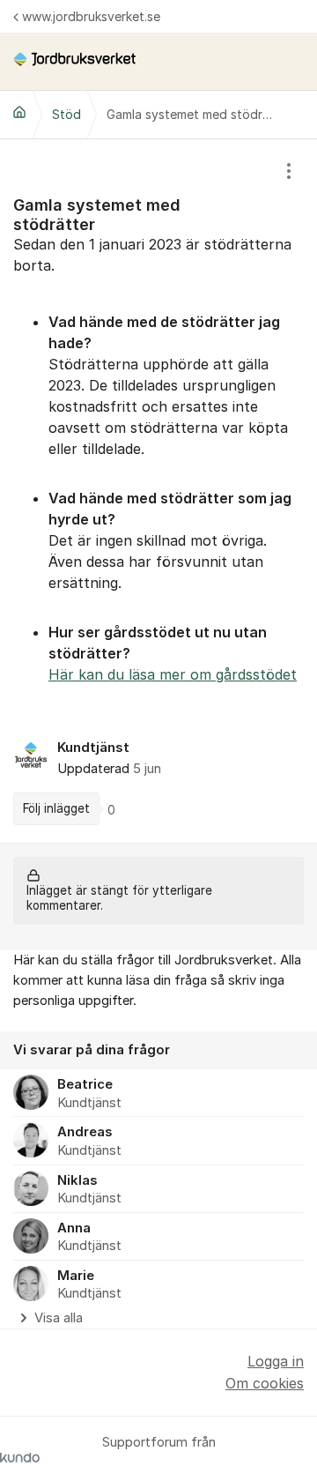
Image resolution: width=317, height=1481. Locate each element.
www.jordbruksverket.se (91, 16)
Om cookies (264, 1383)
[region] (158, 491)
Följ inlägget (56, 808)
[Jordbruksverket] (19, 112)
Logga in (275, 1361)
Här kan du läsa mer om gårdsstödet (172, 674)
